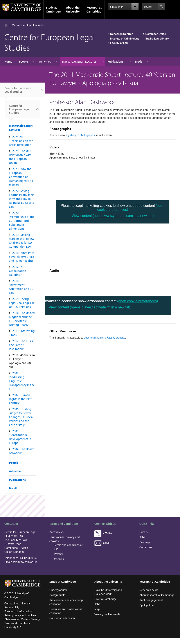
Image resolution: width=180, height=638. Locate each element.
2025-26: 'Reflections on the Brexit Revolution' (21, 141)
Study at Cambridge (53, 9)
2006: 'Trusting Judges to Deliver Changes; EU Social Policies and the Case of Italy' (21, 417)
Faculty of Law (119, 43)
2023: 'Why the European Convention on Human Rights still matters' (21, 177)
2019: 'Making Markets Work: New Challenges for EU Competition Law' (21, 241)
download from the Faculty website (104, 337)
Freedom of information (18, 611)
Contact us (145, 547)
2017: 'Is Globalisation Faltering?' (17, 271)
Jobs (142, 537)
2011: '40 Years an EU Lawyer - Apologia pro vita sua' (22, 361)
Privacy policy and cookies (20, 615)
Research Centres (121, 34)
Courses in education (62, 618)
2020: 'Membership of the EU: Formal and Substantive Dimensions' (21, 221)
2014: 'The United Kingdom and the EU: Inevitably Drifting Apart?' (22, 319)
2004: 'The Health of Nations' (21, 451)
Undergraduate (58, 590)
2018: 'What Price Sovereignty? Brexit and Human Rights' (21, 257)
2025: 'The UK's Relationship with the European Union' (20, 157)
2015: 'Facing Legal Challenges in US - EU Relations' (21, 303)
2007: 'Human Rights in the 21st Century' (20, 399)
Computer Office (155, 34)
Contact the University (17, 603)
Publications (115, 61)
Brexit (138, 61)
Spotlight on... (147, 605)
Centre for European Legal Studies (18, 90)
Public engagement (151, 600)
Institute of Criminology (124, 38)
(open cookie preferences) (137, 301)
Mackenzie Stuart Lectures (27, 25)
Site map (144, 542)
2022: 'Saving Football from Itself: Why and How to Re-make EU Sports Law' (21, 199)
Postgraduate (57, 595)
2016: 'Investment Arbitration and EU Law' (21, 287)
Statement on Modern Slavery (22, 619)
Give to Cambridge (105, 599)
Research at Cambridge (94, 9)
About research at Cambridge (157, 595)
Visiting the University (107, 614)
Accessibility (11, 607)
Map (97, 609)
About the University (73, 9)
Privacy (58, 554)
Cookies (59, 559)
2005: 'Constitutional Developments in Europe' (20, 437)
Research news (148, 590)
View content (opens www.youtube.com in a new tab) (113, 216)
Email (105, 542)
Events (143, 532)
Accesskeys (56, 532)
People (23, 61)
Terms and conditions (17, 623)
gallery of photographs (81, 135)
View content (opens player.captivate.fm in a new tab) (90, 307)
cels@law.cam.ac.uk (25, 562)
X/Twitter (107, 533)
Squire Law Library (157, 38)
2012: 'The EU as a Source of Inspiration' (21, 345)
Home (6, 25)
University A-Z (12, 627)
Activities (45, 61)
